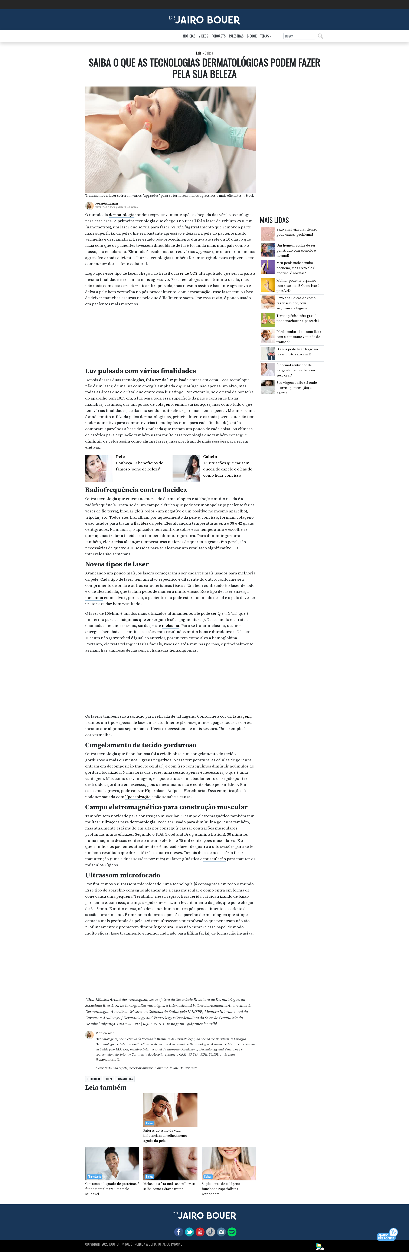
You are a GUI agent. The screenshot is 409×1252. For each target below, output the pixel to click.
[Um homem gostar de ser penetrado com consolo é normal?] (268, 249)
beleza (108, 1079)
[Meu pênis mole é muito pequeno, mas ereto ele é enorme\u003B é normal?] (268, 267)
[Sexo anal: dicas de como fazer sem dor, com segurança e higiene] (268, 302)
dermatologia (121, 214)
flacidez (141, 523)
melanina (94, 597)
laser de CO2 (185, 273)
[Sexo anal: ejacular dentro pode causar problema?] (268, 233)
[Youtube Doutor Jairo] (199, 1232)
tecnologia (93, 1079)
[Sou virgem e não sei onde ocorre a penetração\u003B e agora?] (268, 387)
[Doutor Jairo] (204, 19)
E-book (252, 36)
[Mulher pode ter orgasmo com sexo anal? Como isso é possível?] (268, 284)
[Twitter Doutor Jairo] (188, 1232)
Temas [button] (264, 36)
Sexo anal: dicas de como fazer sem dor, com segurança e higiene (296, 303)
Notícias (189, 36)
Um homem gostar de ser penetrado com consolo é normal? (296, 250)
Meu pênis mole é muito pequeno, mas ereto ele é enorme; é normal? (296, 268)
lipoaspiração (138, 796)
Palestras (236, 36)
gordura (165, 927)
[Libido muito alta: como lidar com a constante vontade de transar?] (268, 335)
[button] (387, 1234)
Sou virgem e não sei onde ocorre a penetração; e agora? (297, 388)
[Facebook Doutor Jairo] (178, 1232)
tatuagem (242, 716)
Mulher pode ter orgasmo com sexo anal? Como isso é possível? (298, 285)
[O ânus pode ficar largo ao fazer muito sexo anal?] (268, 353)
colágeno (164, 404)
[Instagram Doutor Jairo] (220, 1232)
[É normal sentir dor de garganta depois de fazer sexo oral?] (268, 369)
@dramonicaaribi (107, 1059)
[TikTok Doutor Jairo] (209, 1232)
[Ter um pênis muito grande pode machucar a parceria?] (268, 319)
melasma (170, 625)
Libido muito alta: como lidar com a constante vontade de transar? (299, 336)
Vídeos (203, 36)
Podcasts (219, 36)
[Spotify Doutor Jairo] (231, 1232)
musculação (214, 858)
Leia (198, 53)
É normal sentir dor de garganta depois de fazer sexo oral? (296, 370)
